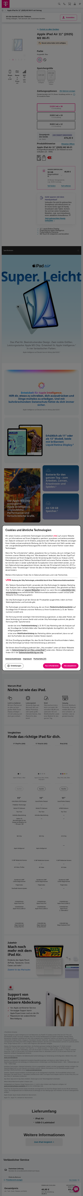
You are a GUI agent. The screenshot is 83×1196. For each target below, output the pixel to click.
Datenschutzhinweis (13, 659)
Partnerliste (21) (40, 659)
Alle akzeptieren (70, 666)
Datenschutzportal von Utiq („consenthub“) (29, 650)
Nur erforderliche (52, 666)
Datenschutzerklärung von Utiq (31, 652)
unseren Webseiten (32, 590)
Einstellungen (16, 666)
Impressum (27, 659)
